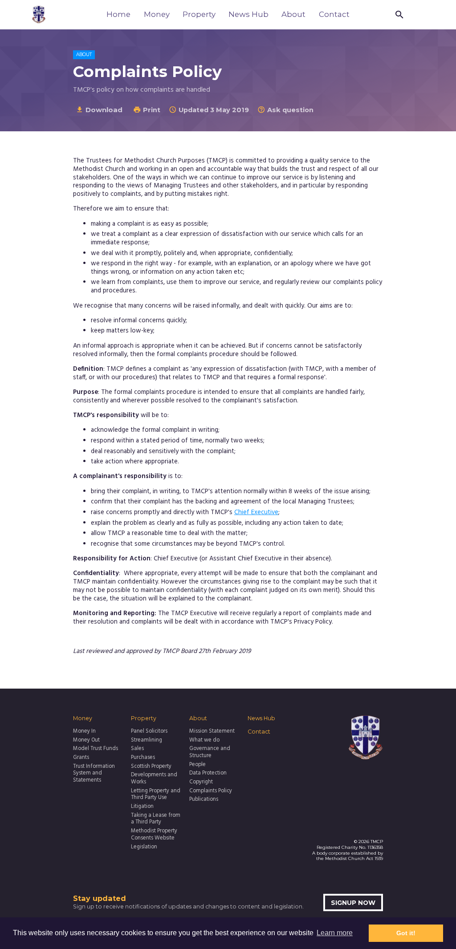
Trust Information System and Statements (94, 774)
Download (99, 109)
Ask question (285, 110)
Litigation (142, 807)
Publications (203, 799)
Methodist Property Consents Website (154, 835)
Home (118, 14)
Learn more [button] (335, 933)
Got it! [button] (405, 933)
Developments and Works (154, 779)
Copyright (201, 782)
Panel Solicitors (149, 731)
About (293, 14)
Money (157, 14)
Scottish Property (151, 767)
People (197, 765)
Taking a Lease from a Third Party (155, 819)
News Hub (248, 14)
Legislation (144, 847)
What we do (204, 740)
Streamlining (146, 740)
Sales (137, 749)
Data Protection (208, 773)
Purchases (143, 758)
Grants (81, 758)
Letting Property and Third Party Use (155, 795)
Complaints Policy (210, 791)
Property (199, 14)
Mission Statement (212, 731)
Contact (334, 14)
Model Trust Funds (95, 749)
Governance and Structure (209, 753)
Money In (84, 731)
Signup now (353, 902)
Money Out (86, 740)
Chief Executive (256, 512)
